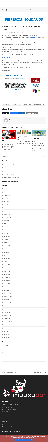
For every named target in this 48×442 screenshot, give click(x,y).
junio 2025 (6, 201)
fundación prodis (16, 104)
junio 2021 (6, 287)
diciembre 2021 (8, 280)
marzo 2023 (7, 258)
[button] (5, 113)
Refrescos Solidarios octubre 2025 (12, 177)
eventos (23, 32)
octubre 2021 (7, 283)
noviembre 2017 (8, 321)
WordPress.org (5, 366)
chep (4, 101)
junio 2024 (6, 227)
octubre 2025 (7, 198)
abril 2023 (6, 255)
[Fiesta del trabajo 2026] (9, 134)
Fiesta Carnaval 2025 (39, 372)
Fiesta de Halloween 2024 (9, 372)
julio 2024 (6, 223)
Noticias (6, 348)
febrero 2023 (7, 261)
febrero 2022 (7, 277)
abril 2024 (6, 233)
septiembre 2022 (8, 268)
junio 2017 (6, 331)
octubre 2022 (7, 264)
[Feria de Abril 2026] (24, 132)
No (25, 439)
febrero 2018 (7, 318)
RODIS (22, 41)
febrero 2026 (7, 195)
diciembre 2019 (8, 293)
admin (17, 32)
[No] (46, 438)
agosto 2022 (7, 271)
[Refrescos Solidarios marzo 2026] (39, 133)
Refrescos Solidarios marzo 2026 (38, 139)
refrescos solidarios (39, 104)
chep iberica (10, 101)
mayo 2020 (7, 290)
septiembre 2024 (8, 220)
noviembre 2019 (8, 296)
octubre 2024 (7, 217)
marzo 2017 (7, 337)
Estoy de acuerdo (19, 439)
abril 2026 (6, 189)
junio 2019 (6, 306)
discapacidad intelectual (21, 101)
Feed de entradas (6, 360)
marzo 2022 (7, 274)
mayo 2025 (7, 204)
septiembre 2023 (8, 249)
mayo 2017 (7, 334)
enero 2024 (7, 242)
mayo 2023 (7, 252)
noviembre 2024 (8, 214)
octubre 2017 (7, 325)
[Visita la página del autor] (6, 120)
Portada (26, 9)
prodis (30, 104)
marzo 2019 (7, 309)
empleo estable (32, 101)
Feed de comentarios (7, 363)
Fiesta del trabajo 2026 (10, 164)
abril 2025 (6, 208)
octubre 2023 (7, 246)
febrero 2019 (7, 312)
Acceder (4, 356)
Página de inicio (6, 57)
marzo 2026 (7, 192)
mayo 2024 (7, 230)
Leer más (30, 439)
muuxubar (24, 3)
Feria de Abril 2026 (8, 168)
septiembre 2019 (8, 302)
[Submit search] (44, 156)
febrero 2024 (7, 239)
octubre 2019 (7, 299)
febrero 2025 (7, 211)
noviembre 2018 (8, 315)
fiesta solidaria (6, 104)
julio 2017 (6, 328)
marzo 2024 (7, 236)
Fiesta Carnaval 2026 (9, 174)
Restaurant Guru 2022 (7, 426)
